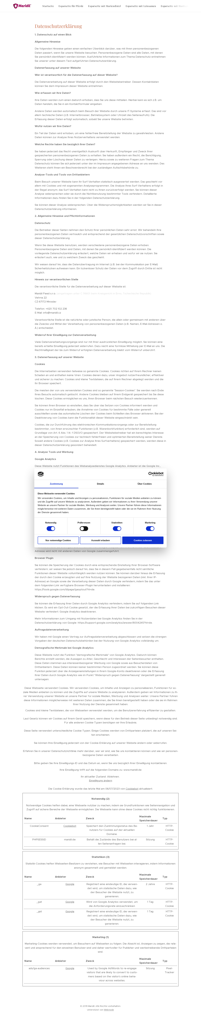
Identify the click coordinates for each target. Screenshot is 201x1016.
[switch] (84, 528)
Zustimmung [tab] (56, 484)
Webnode (109, 1009)
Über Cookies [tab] (145, 484)
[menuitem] (49, 6)
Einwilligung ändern (100, 780)
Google (69, 884)
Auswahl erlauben (100, 540)
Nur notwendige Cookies (58, 540)
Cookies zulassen (143, 540)
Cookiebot (132, 788)
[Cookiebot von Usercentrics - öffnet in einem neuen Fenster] (150, 474)
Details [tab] (100, 484)
